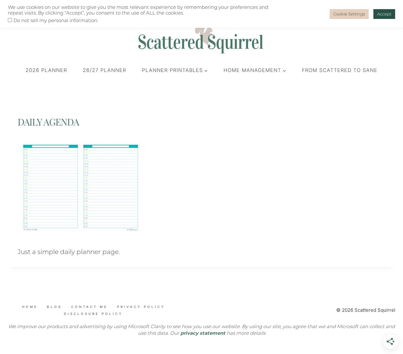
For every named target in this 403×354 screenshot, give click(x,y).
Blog (54, 307)
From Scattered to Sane (339, 70)
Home (30, 307)
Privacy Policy (141, 307)
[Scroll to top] (44, 318)
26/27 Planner (104, 70)
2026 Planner (46, 70)
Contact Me (89, 307)
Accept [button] (384, 13)
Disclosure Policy (93, 314)
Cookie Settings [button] (349, 13)
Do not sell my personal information (55, 20)
